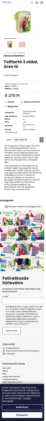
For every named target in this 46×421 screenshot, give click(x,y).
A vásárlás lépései (10, 379)
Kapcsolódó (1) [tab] (20, 139)
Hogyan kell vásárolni (11, 376)
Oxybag (15, 88)
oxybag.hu (10, 353)
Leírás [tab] (8, 139)
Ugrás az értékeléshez (14, 56)
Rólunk (5, 371)
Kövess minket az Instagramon (24, 206)
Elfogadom (22, 415)
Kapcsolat (6, 368)
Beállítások (22, 407)
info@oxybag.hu (13, 348)
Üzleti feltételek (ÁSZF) (12, 382)
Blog (4, 373)
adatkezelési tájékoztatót (16, 319)
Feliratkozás (11, 330)
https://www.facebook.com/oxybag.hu (22, 351)
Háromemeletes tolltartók (29, 112)
